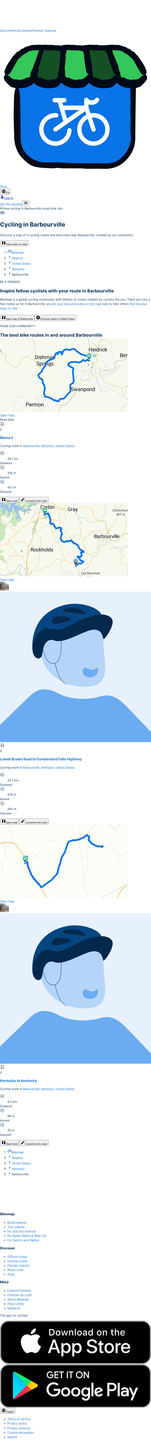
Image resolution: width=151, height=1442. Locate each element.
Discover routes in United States (57, 319)
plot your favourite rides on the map (76, 304)
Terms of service (19, 1419)
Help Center (15, 1304)
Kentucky (18, 269)
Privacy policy (17, 1423)
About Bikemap (18, 1299)
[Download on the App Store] (75, 1342)
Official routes (17, 1256)
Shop (11, 1274)
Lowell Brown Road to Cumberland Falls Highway (41, 759)
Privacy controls (18, 1428)
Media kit (13, 1308)
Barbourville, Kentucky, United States (48, 446)
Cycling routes (17, 1261)
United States (21, 263)
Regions (17, 258)
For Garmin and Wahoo (23, 1240)
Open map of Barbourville (19, 319)
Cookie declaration (20, 1432)
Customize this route (36, 501)
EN (7, 192)
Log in (8, 198)
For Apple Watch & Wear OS (26, 1235)
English (10, 1411)
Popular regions (18, 1265)
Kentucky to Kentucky (18, 1081)
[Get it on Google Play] (75, 1386)
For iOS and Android (21, 1231)
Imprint (12, 1437)
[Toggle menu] (25, 203)
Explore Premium (19, 1290)
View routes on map (16, 244)
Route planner (22, 30)
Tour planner (16, 1227)
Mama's (6, 438)
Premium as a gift (19, 1295)
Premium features (44, 30)
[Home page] (75, 14)
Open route (12, 501)
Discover (6, 30)
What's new (15, 1270)
